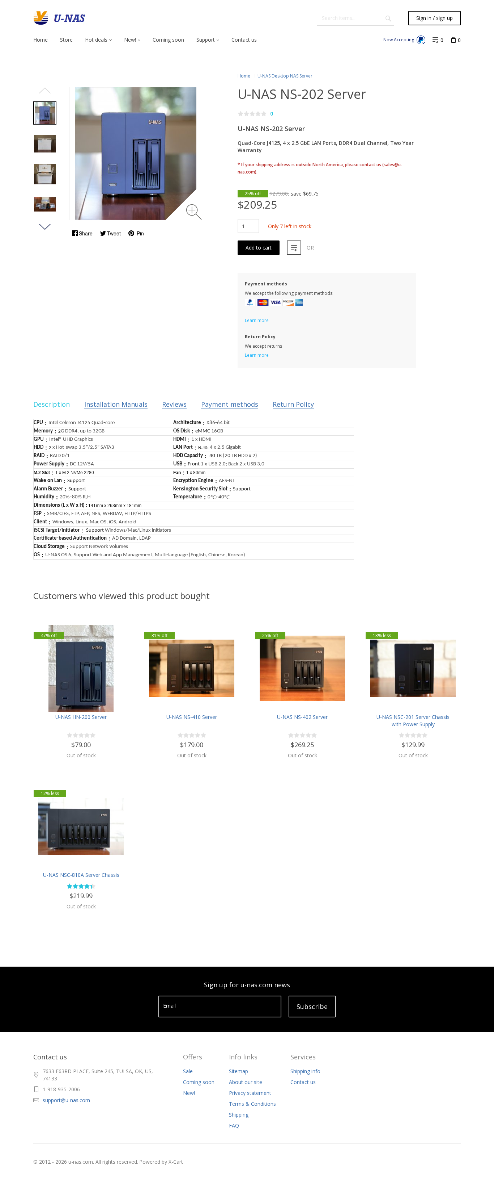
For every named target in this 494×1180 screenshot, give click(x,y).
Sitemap (238, 1071)
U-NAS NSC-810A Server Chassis (81, 874)
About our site (245, 1082)
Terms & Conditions (252, 1103)
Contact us (303, 1082)
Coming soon (198, 1082)
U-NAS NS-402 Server (302, 717)
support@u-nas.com (66, 1100)
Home (244, 76)
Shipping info (305, 1071)
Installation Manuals (116, 404)
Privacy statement (250, 1092)
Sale (188, 1071)
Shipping (238, 1114)
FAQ (234, 1125)
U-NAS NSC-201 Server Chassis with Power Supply (413, 721)
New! (189, 1092)
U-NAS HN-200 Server (81, 717)
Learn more (257, 320)
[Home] (60, 18)
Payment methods (229, 404)
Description (51, 404)
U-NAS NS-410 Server (191, 717)
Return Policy (293, 404)
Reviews (174, 404)
